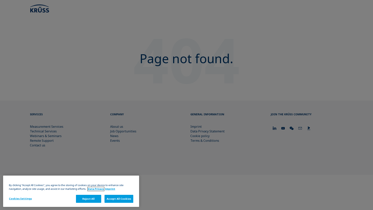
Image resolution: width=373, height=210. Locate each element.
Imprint (110, 189)
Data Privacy (96, 189)
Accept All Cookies (119, 198)
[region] (71, 191)
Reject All (88, 198)
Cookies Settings (20, 198)
